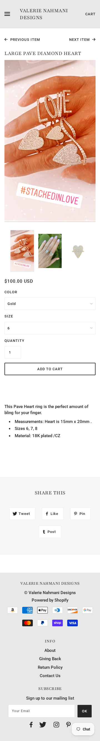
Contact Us (50, 675)
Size (8, 316)
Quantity (12, 341)
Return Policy (50, 667)
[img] (31, 725)
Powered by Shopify (50, 600)
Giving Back (50, 658)
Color (10, 292)
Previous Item (24, 39)
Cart (90, 14)
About (50, 650)
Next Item (80, 39)
